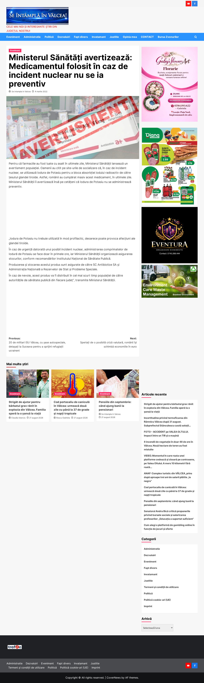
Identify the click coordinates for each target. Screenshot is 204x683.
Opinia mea (130, 36)
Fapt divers (81, 36)
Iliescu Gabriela (63, 418)
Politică (49, 36)
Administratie (32, 36)
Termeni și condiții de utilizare (161, 587)
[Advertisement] (73, 212)
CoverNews (114, 677)
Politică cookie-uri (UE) (157, 599)
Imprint (148, 606)
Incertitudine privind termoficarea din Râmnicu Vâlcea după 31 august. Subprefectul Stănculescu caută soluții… (167, 421)
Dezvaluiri (64, 36)
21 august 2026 (36, 418)
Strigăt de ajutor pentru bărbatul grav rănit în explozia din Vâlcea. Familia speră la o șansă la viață (168, 407)
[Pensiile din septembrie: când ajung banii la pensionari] (117, 383)
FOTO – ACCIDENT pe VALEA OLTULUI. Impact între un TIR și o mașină (166, 433)
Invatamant (99, 36)
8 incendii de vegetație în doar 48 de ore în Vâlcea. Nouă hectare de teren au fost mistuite (168, 445)
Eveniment (13, 36)
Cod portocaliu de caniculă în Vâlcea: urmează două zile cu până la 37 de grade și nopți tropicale (169, 491)
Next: (108, 342)
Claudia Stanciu (18, 418)
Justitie (114, 36)
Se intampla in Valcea (21, 91)
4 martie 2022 (41, 91)
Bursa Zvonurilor (168, 36)
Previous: (37, 344)
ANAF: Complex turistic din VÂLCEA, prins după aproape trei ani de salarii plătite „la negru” (168, 477)
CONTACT (147, 36)
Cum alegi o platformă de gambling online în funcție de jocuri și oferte (169, 527)
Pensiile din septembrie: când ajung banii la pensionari (115, 405)
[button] (196, 37)
